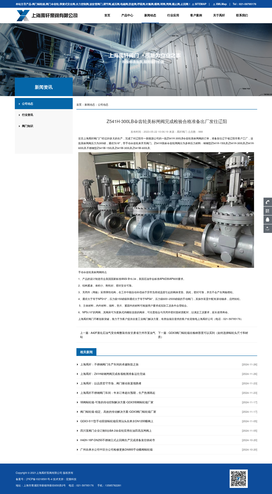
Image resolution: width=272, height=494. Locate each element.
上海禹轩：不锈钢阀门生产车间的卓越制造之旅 (109, 364)
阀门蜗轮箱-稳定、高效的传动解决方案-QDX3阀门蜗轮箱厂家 (118, 411)
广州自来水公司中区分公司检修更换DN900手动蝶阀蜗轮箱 (116, 449)
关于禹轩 (219, 15)
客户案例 (196, 15)
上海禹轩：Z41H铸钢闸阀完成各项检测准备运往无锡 (112, 374)
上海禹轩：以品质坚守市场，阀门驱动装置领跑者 (110, 383)
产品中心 (127, 15)
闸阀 (198, 138)
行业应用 (173, 15)
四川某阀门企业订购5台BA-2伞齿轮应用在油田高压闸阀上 (116, 430)
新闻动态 (150, 15)
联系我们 (242, 15)
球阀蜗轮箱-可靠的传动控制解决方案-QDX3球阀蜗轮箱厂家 (116, 402)
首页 (107, 15)
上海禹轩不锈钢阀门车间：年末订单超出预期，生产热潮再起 (117, 393)
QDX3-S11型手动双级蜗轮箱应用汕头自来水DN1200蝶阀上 (116, 421)
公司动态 (103, 104)
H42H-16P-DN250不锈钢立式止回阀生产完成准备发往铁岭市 (117, 440)
